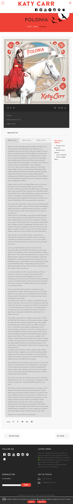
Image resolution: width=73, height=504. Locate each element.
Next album (60, 436)
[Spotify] (59, 9)
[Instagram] (54, 9)
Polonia (9, 115)
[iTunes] (63, 9)
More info (42, 502)
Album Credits (41, 140)
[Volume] (55, 108)
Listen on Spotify (61, 155)
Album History (12, 140)
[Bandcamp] (50, 9)
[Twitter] (40, 9)
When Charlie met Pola (14, 119)
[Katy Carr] (36, 4)
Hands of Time (11, 124)
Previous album (14, 436)
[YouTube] (45, 9)
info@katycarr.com (48, 482)
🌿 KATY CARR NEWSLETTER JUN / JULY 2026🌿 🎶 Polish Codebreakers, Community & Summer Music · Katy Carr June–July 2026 (54, 460)
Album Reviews (26, 140)
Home (29, 27)
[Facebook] (36, 9)
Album (35, 27)
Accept (31, 502)
